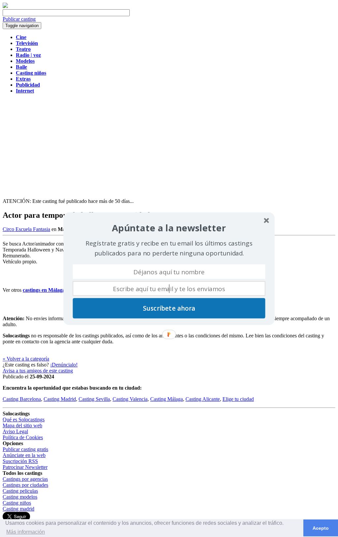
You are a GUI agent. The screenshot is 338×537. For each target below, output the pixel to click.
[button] (169, 227)
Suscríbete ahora (169, 308)
